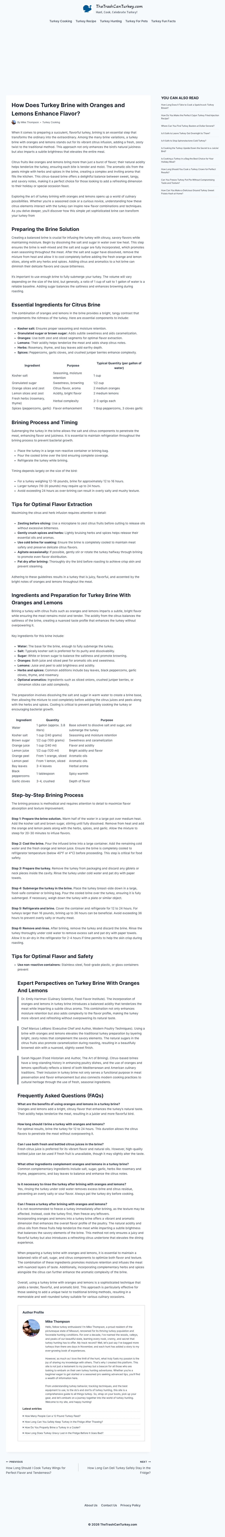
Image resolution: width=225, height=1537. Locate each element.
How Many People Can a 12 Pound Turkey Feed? (53, 1415)
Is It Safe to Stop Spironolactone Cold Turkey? (183, 140)
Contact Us (109, 1505)
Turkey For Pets (136, 21)
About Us (90, 1505)
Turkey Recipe (86, 21)
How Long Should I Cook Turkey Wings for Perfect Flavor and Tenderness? (35, 1467)
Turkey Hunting (111, 21)
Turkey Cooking (60, 21)
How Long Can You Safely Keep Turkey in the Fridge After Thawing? (64, 1421)
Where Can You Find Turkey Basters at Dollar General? (187, 126)
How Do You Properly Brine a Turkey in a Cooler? (52, 1427)
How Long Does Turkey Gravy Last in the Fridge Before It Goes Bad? (64, 1432)
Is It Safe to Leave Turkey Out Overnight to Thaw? (185, 133)
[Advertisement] (112, 54)
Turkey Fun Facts (163, 21)
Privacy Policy (130, 1505)
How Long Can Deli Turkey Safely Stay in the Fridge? (119, 1467)
